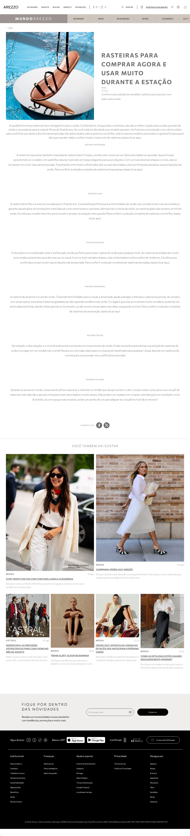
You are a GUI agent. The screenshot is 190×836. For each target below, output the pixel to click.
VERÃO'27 (67, 7)
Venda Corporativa (17, 778)
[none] (130, 712)
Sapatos (45, 7)
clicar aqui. (136, 169)
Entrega (79, 773)
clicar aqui (135, 137)
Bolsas (56, 7)
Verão (12, 797)
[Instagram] (29, 740)
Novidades (78, 19)
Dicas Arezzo (123, 19)
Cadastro (80, 768)
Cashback (14, 768)
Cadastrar (152, 712)
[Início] (11, 7)
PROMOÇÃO (80, 7)
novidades (32, 7)
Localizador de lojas (84, 792)
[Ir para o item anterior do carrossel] (69, 18)
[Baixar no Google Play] (96, 740)
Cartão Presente (82, 787)
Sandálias (153, 792)
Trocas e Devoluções (84, 783)
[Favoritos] (172, 7)
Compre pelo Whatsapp (165, 740)
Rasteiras (153, 802)
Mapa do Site (15, 787)
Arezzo (33, 18)
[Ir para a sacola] (185, 7)
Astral (145, 19)
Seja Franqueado (50, 773)
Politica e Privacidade (122, 768)
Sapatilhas (154, 778)
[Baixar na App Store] (76, 740)
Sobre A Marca (16, 764)
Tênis (152, 787)
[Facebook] (34, 740)
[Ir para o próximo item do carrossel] (188, 18)
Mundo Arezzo (16, 802)
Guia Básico (167, 19)
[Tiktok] (40, 740)
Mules (152, 797)
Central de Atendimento (85, 764)
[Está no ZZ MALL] (137, 740)
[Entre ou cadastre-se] (178, 7)
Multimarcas (49, 764)
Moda (101, 19)
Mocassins (154, 783)
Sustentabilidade (17, 783)
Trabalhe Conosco (17, 773)
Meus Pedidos (81, 778)
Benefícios (14, 792)
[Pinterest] (46, 740)
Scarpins (153, 773)
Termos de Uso (120, 764)
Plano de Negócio (51, 768)
